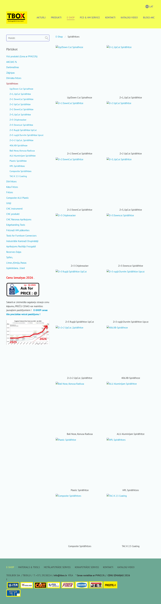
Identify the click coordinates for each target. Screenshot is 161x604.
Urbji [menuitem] (8, 203)
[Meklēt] (133, 6)
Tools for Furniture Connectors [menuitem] (21, 235)
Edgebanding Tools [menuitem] (15, 224)
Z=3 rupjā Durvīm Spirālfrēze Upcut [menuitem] (26, 135)
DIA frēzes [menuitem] (11, 181)
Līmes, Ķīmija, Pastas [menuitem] (16, 262)
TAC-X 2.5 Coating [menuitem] (18, 176)
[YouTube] (152, 594)
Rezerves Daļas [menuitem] (13, 251)
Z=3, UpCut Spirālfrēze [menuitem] (20, 114)
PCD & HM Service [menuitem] (90, 17)
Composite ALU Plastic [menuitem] (17, 197)
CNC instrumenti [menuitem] (14, 208)
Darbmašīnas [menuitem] (12, 67)
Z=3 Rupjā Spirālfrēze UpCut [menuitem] (23, 130)
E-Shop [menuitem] (71, 17)
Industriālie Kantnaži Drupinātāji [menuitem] (22, 241)
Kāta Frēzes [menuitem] (12, 186)
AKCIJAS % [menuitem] (11, 61)
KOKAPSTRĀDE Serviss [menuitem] (87, 567)
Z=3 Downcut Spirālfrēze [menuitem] (21, 124)
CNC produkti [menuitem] (12, 213)
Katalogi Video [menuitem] (129, 17)
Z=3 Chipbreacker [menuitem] (18, 119)
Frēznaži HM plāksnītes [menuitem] (17, 230)
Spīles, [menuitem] (9, 257)
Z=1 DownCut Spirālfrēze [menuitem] (21, 99)
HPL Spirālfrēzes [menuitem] (17, 165)
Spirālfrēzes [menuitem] (12, 83)
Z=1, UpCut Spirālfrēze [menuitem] (20, 93)
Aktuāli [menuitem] (41, 17)
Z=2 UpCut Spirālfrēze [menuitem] (20, 104)
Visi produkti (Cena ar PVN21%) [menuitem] (21, 56)
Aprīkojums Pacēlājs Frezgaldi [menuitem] (21, 246)
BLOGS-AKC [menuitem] (149, 17)
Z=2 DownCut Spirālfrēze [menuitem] (21, 109)
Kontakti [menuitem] (110, 17)
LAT (151, 6)
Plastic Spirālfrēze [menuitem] (18, 160)
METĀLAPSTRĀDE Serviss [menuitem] (57, 567)
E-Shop (59, 36)
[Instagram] (145, 594)
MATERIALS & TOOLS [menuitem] (29, 567)
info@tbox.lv (60, 575)
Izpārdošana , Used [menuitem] (15, 268)
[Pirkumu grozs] (140, 6)
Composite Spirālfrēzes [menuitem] (20, 171)
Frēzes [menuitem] (9, 192)
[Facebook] (139, 594)
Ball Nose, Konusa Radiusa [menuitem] (22, 150)
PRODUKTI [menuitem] (56, 17)
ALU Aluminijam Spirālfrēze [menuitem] (23, 155)
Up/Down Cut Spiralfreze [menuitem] (21, 88)
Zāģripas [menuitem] (10, 72)
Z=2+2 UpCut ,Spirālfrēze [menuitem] (21, 140)
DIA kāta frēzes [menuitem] (13, 78)
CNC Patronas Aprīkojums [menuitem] (18, 219)
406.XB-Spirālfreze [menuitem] (18, 145)
